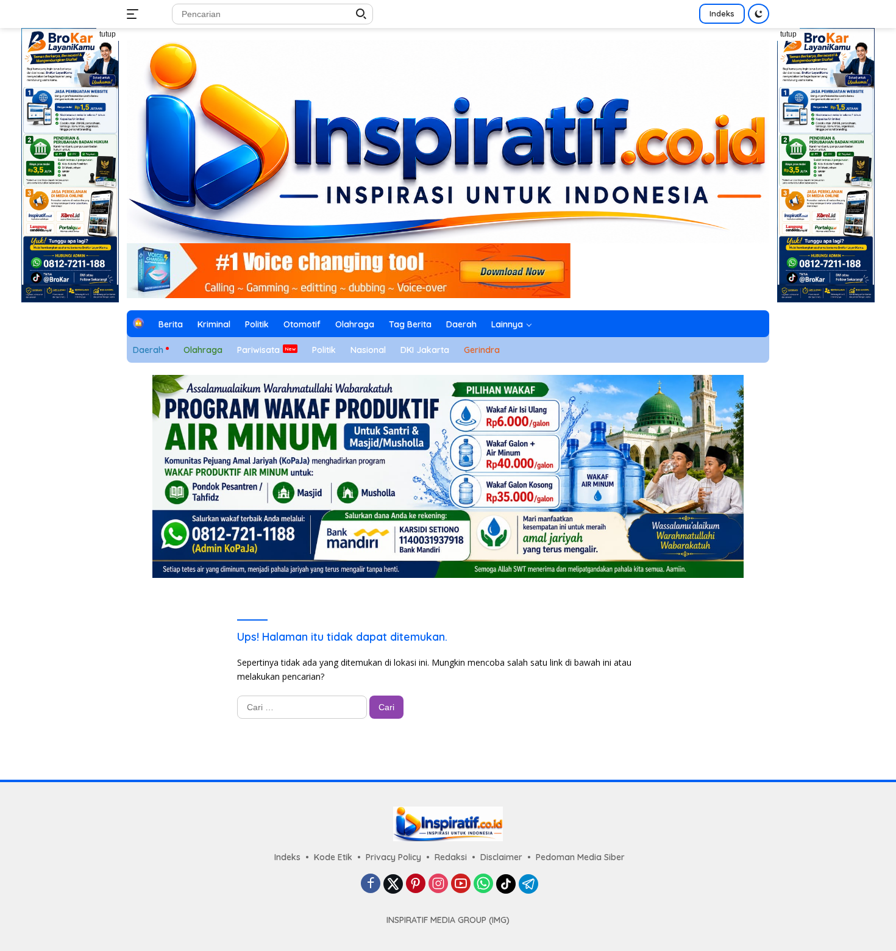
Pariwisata (258, 349)
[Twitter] (393, 884)
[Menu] (135, 14)
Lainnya (507, 324)
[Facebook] (370, 884)
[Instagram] (438, 884)
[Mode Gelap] (758, 14)
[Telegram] (528, 884)
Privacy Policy (393, 857)
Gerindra (482, 349)
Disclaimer (501, 857)
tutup (107, 34)
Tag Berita (410, 324)
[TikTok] (506, 884)
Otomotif (302, 324)
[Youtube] (461, 884)
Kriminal (213, 324)
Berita (170, 324)
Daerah (461, 324)
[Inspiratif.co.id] (448, 140)
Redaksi (451, 857)
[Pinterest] (415, 884)
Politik (257, 324)
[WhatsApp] (483, 884)
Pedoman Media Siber (580, 857)
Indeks (721, 13)
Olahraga (354, 324)
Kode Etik (333, 857)
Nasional (368, 349)
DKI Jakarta (424, 349)
